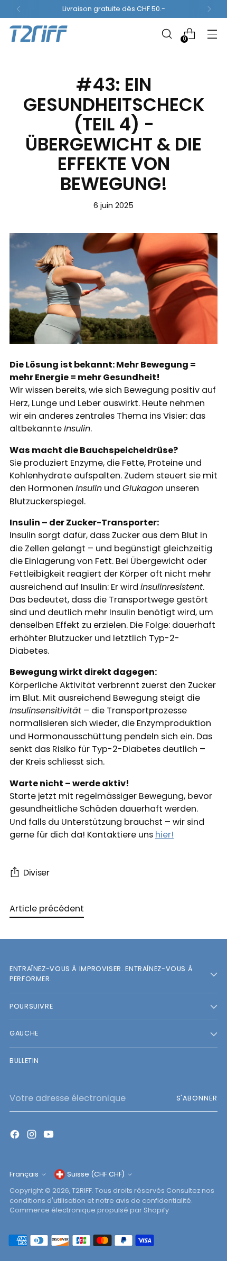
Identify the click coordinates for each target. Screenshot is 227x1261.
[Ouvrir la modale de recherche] (166, 34)
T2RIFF (82, 1190)
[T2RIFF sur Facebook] (16, 1136)
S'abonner (197, 1098)
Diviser (36, 873)
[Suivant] (209, 9)
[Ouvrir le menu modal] (212, 34)
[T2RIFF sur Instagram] (32, 1136)
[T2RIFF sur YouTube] (49, 1136)
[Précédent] (18, 9)
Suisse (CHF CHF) (96, 1174)
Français (24, 1174)
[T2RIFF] (46, 33)
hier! (164, 835)
